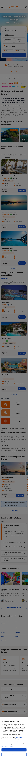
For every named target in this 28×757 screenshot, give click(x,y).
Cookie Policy (19, 737)
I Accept (14, 749)
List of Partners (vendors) (7, 746)
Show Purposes (14, 754)
